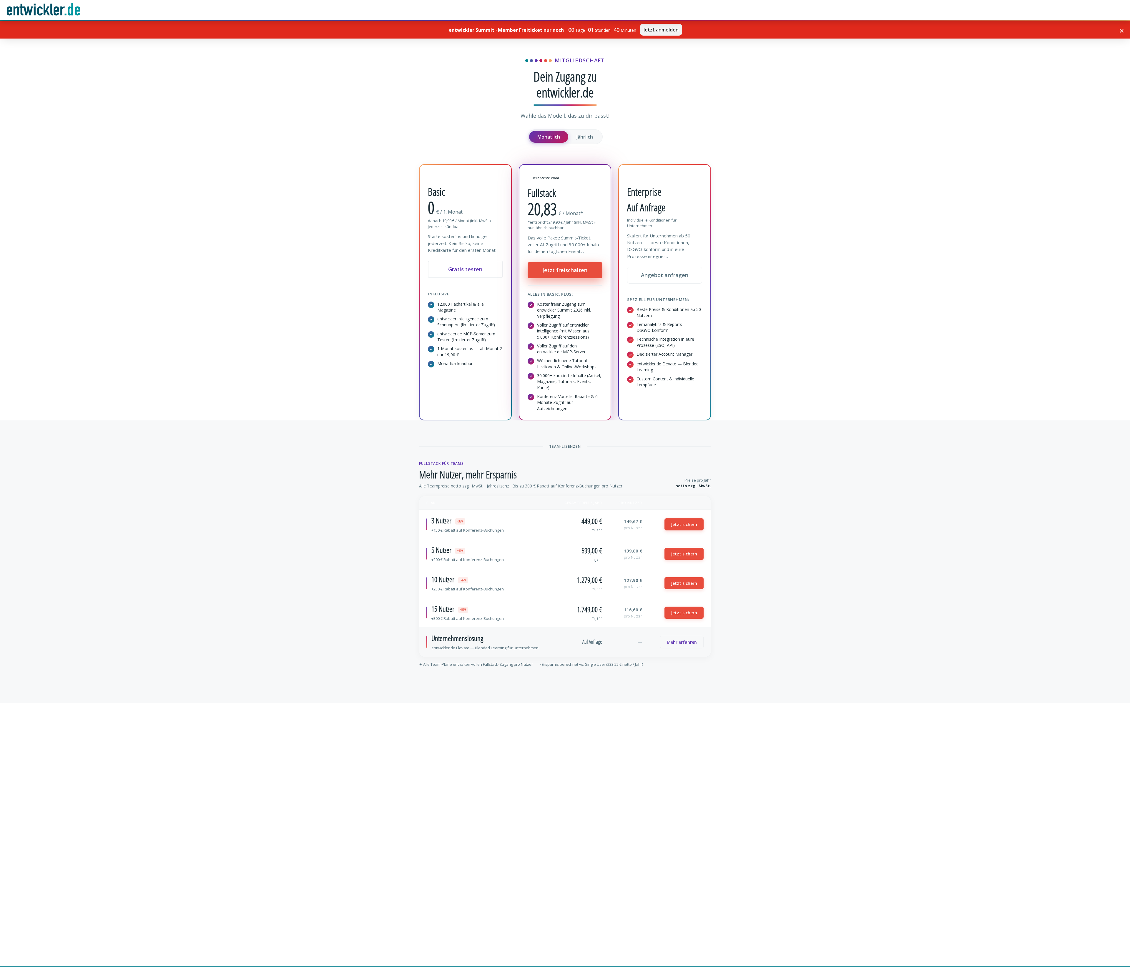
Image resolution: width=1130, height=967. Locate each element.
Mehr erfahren (682, 642)
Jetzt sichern (684, 524)
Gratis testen (465, 269)
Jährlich (584, 137)
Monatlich (548, 137)
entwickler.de (43, 11)
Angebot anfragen (664, 275)
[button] (1121, 31)
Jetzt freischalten (564, 270)
